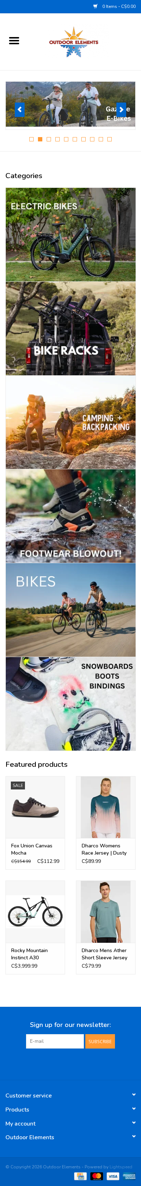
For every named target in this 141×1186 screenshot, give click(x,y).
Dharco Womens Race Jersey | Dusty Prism (104, 849)
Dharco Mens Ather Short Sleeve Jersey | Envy (104, 954)
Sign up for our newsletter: (70, 1025)
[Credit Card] (79, 1176)
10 (109, 139)
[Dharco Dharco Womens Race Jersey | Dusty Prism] (106, 807)
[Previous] (20, 110)
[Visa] (112, 1176)
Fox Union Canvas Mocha (31, 849)
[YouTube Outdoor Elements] (70, 1063)
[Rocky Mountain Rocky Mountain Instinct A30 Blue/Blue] (35, 912)
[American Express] (128, 1176)
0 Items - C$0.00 (118, 6)
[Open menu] (14, 40)
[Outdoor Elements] (84, 41)
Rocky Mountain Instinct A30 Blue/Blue (29, 954)
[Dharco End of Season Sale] (70, 104)
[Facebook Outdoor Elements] (57, 1063)
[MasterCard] (96, 1176)
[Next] (121, 110)
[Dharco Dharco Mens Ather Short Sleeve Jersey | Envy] (106, 912)
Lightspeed (121, 1167)
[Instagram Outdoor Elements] (83, 1063)
